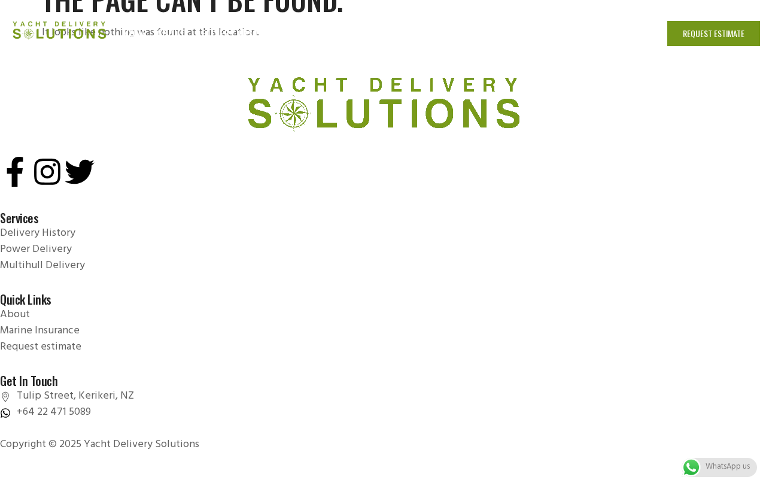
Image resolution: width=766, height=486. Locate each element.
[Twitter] (80, 172)
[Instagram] (47, 172)
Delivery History (236, 33)
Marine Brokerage (536, 33)
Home (135, 33)
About (171, 33)
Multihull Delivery (439, 33)
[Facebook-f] (15, 172)
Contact (620, 33)
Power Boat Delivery (335, 33)
